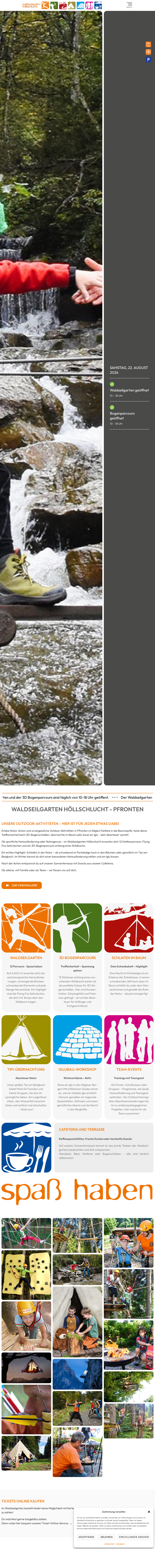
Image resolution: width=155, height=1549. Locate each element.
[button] (148, 1511)
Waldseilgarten (26, 957)
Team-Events (129, 1069)
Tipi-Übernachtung (26, 1069)
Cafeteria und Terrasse (82, 1129)
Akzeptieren (86, 1537)
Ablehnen (107, 1537)
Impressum (120, 1543)
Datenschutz (109, 1543)
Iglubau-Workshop (77, 1069)
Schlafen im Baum (129, 957)
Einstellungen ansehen (134, 1537)
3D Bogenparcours (77, 957)
